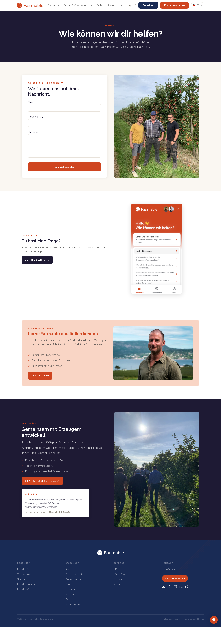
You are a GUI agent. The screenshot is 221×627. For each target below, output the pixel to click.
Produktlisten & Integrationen (78, 579)
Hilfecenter (118, 569)
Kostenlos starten (174, 5)
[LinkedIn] (181, 586)
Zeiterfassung (23, 574)
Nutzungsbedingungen (172, 619)
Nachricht (33, 132)
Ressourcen (113, 5)
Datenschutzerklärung (194, 619)
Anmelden (148, 5)
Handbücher (71, 589)
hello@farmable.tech (171, 569)
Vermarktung (23, 579)
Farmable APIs (23, 589)
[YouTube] (163, 586)
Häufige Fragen (120, 574)
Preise (100, 5)
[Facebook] (169, 586)
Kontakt (117, 584)
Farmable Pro (23, 569)
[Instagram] (175, 586)
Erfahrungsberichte (74, 574)
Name (31, 102)
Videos (69, 584)
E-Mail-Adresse (36, 117)
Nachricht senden (64, 166)
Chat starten (119, 579)
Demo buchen (40, 375)
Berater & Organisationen (76, 5)
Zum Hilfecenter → (37, 260)
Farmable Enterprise (26, 584)
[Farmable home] (30, 5)
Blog (67, 569)
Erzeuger (52, 5)
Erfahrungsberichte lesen (42, 481)
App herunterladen (74, 604)
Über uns (70, 594)
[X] (186, 586)
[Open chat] (214, 620)
